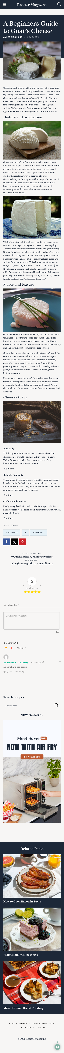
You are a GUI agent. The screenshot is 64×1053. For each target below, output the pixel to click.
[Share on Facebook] (6, 541)
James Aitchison (13, 37)
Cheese (14, 525)
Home (11, 1023)
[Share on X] (14, 541)
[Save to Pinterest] (22, 541)
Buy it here (9, 468)
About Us (26, 1028)
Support (40, 1028)
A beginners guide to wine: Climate (32, 563)
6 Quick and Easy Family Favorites (32, 556)
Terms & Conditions (42, 1023)
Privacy (23, 1023)
